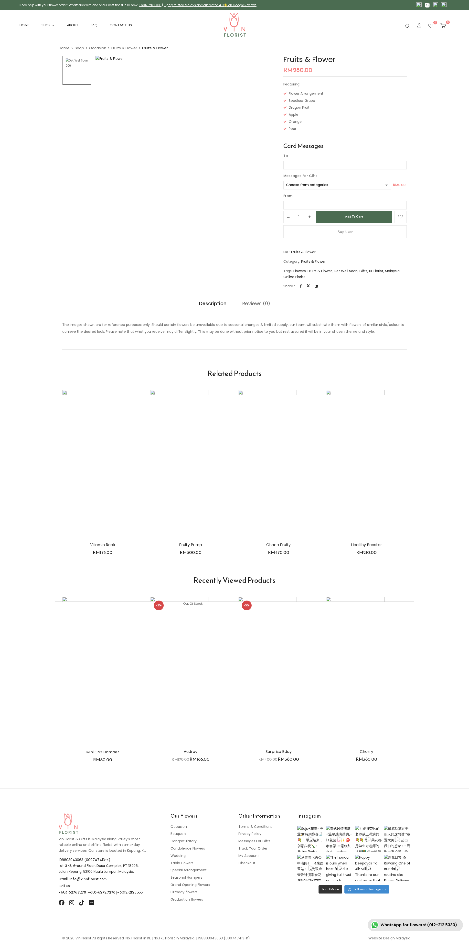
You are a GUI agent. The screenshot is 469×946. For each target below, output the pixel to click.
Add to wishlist (400, 217)
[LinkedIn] (316, 286)
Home (64, 48)
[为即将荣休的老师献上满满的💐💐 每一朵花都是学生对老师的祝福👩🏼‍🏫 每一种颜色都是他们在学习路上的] (368, 839)
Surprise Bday (279, 751)
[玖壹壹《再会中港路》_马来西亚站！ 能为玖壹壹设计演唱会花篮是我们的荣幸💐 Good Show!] (310, 868)
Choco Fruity (278, 544)
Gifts (363, 271)
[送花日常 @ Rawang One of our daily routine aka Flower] (397, 868)
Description (212, 303)
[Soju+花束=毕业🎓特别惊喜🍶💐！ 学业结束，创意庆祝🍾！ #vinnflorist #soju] (310, 839)
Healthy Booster (366, 544)
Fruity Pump (190, 544)
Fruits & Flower (124, 48)
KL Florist (376, 271)
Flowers (299, 271)
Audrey (190, 751)
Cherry (366, 751)
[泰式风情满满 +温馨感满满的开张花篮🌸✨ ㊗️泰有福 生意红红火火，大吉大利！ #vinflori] (339, 839)
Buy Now (345, 232)
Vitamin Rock (102, 544)
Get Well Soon (346, 271)
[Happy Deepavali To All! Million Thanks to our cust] (368, 868)
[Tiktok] (82, 902)
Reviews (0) (256, 303)
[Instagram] (72, 902)
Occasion (97, 48)
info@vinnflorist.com (88, 879)
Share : (289, 286)
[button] (443, 25)
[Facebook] (301, 286)
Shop (79, 48)
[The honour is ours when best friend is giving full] (339, 868)
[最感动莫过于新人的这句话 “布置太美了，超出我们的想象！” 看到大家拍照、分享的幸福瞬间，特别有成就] (397, 839)
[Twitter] (308, 286)
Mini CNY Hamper (102, 752)
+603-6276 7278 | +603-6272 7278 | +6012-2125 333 (101, 892)
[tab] (212, 304)
